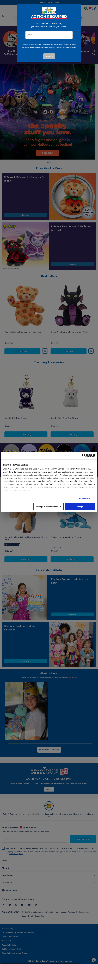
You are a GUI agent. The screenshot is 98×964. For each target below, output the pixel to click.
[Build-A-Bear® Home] (49, 10)
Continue (49, 56)
